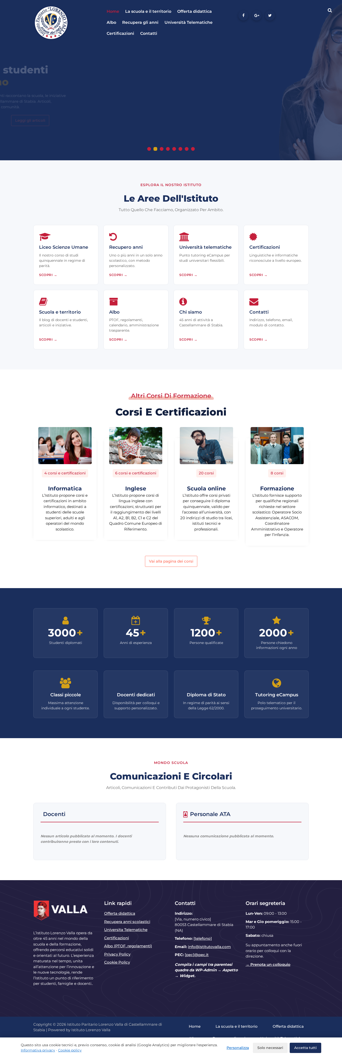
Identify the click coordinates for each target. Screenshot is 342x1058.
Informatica (65, 488)
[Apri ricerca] (329, 10)
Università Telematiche (188, 22)
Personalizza (238, 1047)
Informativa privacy (38, 1050)
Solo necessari (270, 1047)
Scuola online (206, 488)
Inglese (135, 488)
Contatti (148, 33)
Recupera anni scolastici (127, 921)
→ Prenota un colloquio (268, 964)
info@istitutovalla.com (209, 946)
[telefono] (203, 938)
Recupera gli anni (140, 22)
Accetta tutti (305, 1047)
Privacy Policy (117, 954)
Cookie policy (70, 1050)
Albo (111, 22)
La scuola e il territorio (148, 11)
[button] (149, 149)
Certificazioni (120, 33)
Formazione (277, 488)
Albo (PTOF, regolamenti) (128, 946)
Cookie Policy (117, 962)
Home (113, 11)
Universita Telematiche (125, 929)
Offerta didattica (194, 11)
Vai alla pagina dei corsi (171, 561)
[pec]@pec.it (197, 954)
